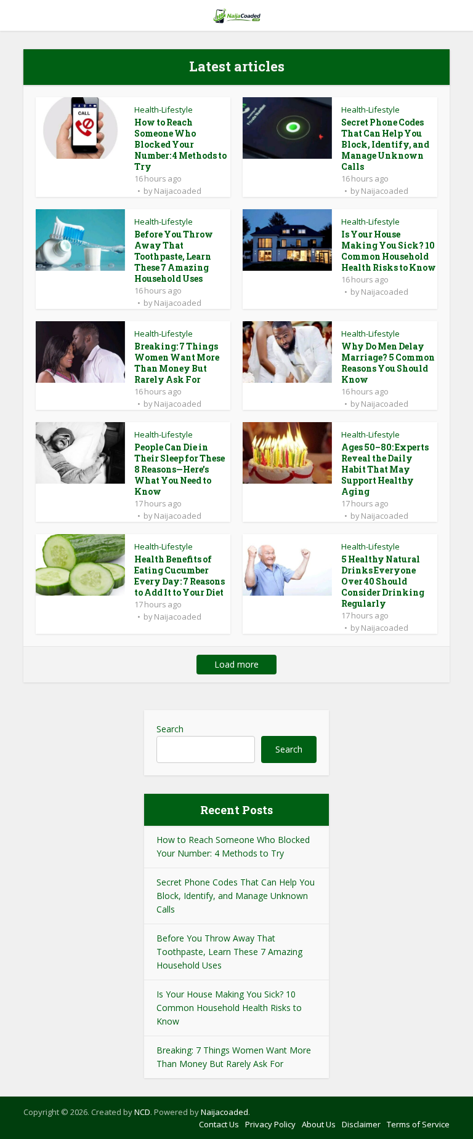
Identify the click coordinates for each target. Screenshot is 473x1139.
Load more (236, 664)
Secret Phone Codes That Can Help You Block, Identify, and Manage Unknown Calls (385, 144)
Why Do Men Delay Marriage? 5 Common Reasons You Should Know (388, 362)
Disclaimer (361, 1124)
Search (170, 729)
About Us (319, 1124)
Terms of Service (418, 1124)
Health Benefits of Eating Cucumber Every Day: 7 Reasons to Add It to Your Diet (179, 575)
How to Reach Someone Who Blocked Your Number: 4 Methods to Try (180, 144)
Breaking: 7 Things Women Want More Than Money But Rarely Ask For (176, 362)
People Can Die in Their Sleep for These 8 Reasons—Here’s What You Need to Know (179, 469)
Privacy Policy (270, 1124)
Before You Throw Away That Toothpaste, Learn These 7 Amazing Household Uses (173, 256)
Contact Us (219, 1124)
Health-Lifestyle (163, 109)
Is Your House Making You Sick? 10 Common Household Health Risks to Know (388, 250)
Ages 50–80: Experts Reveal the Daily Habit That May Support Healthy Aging (385, 469)
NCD (142, 1111)
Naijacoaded (177, 190)
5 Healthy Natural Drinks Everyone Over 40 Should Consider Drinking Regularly (382, 581)
